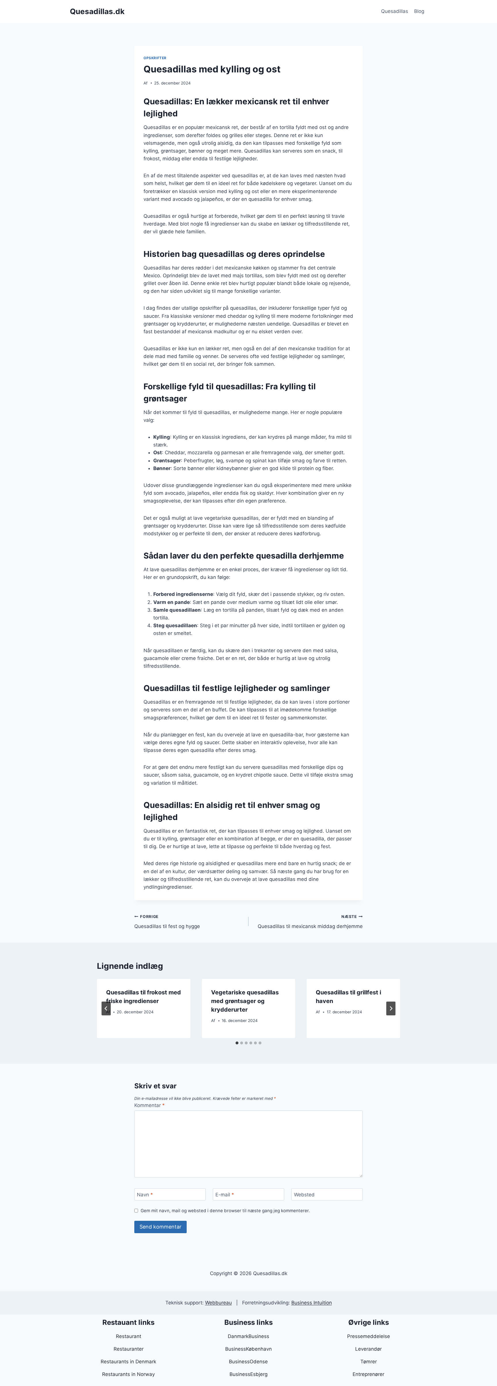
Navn (145, 1195)
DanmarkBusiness (248, 1336)
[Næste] (390, 1008)
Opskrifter (155, 58)
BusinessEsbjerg (248, 1374)
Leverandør (368, 1349)
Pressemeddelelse (368, 1336)
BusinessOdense (248, 1361)
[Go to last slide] (106, 1008)
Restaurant (128, 1336)
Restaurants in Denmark (128, 1361)
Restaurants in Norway (128, 1374)
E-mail (224, 1195)
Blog (419, 11)
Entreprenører (368, 1374)
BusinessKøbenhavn (248, 1349)
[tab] (237, 1043)
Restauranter (129, 1349)
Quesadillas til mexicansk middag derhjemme (310, 921)
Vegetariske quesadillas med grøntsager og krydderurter (245, 1001)
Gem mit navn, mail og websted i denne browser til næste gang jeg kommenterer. (225, 1210)
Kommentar (149, 1105)
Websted (304, 1195)
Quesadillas (394, 11)
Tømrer (368, 1361)
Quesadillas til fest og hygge (167, 921)
